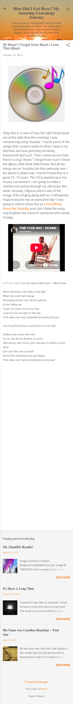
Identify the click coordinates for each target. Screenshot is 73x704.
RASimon (44, 689)
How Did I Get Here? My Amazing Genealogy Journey (36, 12)
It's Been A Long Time (18, 588)
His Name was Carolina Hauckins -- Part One (31, 632)
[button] (68, 45)
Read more (63, 577)
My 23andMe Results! (18, 547)
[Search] (68, 9)
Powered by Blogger (36, 682)
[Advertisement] (36, 488)
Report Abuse (36, 696)
